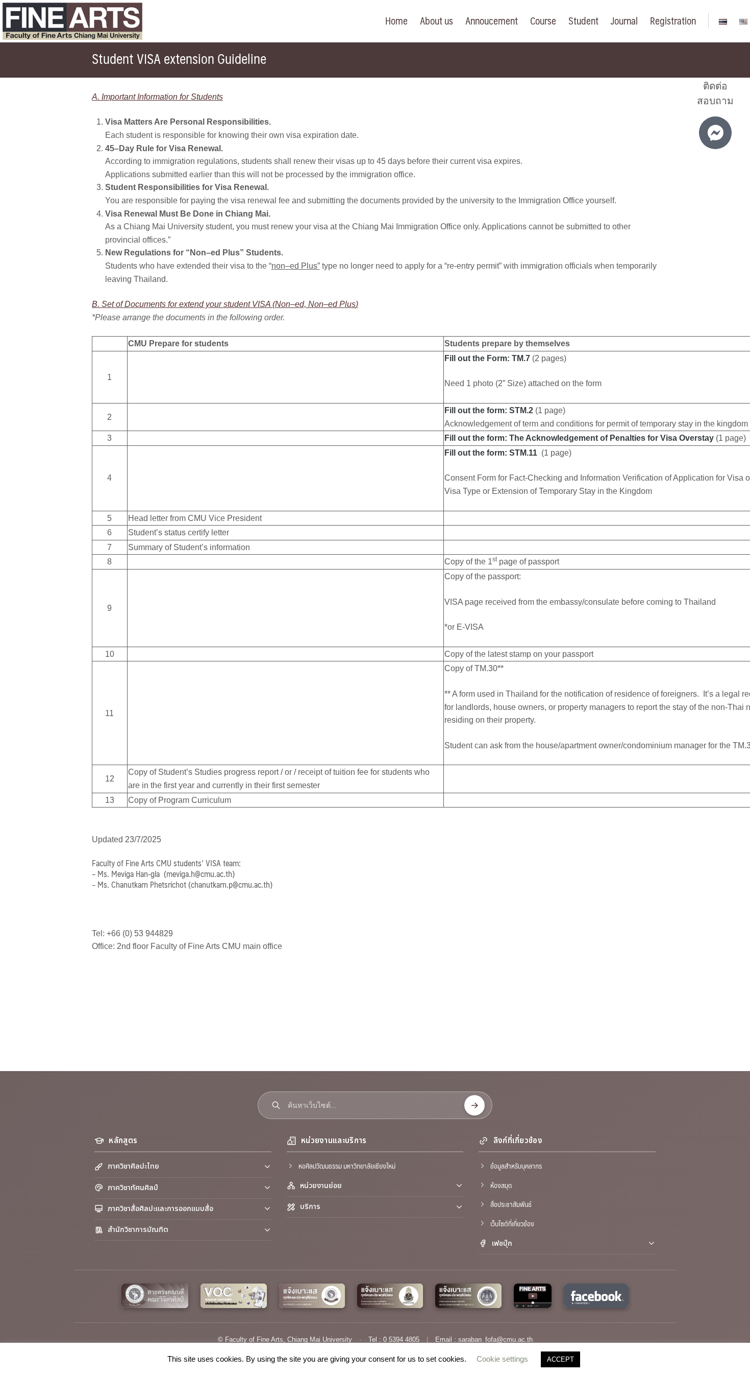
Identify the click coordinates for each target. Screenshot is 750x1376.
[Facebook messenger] (715, 132)
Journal (624, 20)
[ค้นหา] (474, 1105)
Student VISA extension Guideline (179, 58)
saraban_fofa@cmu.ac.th (495, 1339)
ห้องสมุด (501, 1185)
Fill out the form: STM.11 (491, 452)
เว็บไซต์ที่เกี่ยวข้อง (512, 1223)
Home (396, 20)
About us (436, 20)
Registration (673, 20)
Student (583, 20)
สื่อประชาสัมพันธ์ (511, 1204)
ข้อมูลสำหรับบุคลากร (516, 1165)
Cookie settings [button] (502, 1359)
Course (543, 20)
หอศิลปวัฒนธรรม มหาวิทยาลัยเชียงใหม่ (346, 1165)
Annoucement (491, 20)
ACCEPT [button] (560, 1359)
